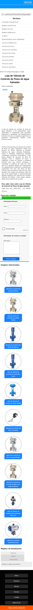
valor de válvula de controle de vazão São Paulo (13, 374)
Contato (16, 597)
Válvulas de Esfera (8, 53)
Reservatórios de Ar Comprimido (13, 39)
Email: (6, 213)
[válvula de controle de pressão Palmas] (13, 277)
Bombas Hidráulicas (8, 32)
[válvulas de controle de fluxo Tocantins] (13, 417)
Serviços (16, 18)
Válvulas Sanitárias (9, 67)
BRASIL (13, 556)
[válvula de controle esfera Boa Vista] (13, 529)
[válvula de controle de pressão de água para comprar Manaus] (13, 471)
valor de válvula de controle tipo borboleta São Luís (13, 513)
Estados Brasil (13, 559)
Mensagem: (7, 240)
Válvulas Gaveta (7, 60)
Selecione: (13, 553)
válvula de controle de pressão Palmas (13, 290)
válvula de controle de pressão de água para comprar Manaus (13, 484)
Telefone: (6, 219)
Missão (16, 586)
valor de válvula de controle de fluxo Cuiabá (13, 402)
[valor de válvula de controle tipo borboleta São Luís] (13, 500)
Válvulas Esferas (8, 56)
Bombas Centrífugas (9, 25)
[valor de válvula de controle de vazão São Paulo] (13, 361)
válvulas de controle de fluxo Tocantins (13, 429)
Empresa (16, 581)
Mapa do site (16, 602)
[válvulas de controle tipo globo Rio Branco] (13, 334)
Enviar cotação (11, 259)
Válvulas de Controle (9, 50)
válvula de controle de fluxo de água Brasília (13, 456)
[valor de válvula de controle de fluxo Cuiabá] (13, 390)
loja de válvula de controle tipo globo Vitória (13, 318)
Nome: (6, 206)
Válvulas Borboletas (9, 43)
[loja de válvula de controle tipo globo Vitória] (13, 304)
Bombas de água (7, 29)
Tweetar (5, 89)
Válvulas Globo (7, 63)
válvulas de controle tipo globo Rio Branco (13, 346)
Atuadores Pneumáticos (10, 22)
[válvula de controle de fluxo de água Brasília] (13, 444)
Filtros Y (5, 36)
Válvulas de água (8, 46)
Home (16, 575)
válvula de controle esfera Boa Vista (13, 541)
